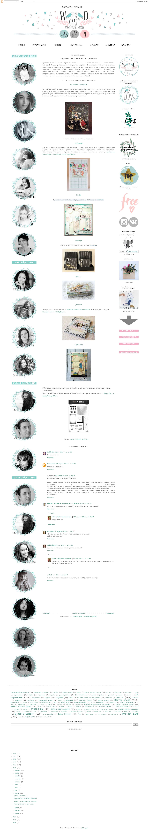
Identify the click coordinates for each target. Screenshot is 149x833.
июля (17, 784)
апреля (17, 793)
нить (98, 200)
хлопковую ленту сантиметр (64, 154)
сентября (18, 779)
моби (49, 575)
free (79, 714)
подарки (68, 704)
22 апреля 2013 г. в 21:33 (81, 503)
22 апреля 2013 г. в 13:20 (62, 452)
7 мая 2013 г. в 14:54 (82, 558)
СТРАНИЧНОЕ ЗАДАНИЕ (60, 709)
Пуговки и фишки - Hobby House (53, 312)
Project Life (130, 714)
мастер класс (85, 700)
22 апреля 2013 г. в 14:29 (65, 476)
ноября (17, 773)
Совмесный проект (104, 706)
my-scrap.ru (93, 245)
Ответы (51, 513)
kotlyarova (51, 464)
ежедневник (36, 698)
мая (16, 790)
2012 (15, 817)
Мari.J (78, 277)
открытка (21, 704)
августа (18, 782)
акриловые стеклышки (41, 692)
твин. (102, 200)
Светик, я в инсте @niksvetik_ (59, 503)
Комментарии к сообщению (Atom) (85, 616)
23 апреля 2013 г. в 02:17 (84, 517)
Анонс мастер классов (93, 692)
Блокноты (128, 692)
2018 (15, 753)
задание (47, 698)
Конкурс (135, 698)
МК (55, 702)
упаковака (54, 711)
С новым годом (50, 706)
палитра (33, 704)
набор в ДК (65, 702)
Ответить (50, 457)
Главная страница (78, 613)
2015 (15, 762)
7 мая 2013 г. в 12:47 (59, 575)
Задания (59, 698)
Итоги (119, 697)
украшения (43, 711)
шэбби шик (108, 711)
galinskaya (51, 545)
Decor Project (65, 714)
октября (18, 776)
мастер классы (103, 700)
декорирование (64, 695)
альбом (56, 692)
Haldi (49, 452)
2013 (15, 768)
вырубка (52, 695)
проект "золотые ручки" (125, 704)
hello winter (102, 714)
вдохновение (18, 695)
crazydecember (48, 714)
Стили (25, 709)
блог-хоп (118, 692)
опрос (12, 704)
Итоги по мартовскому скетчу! (25, 801)
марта (17, 807)
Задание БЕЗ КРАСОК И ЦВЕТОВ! (25, 798)
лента (60, 700)
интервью (109, 698)
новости (112, 702)
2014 (15, 765)
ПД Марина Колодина (78, 85)
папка (42, 704)
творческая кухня (106, 709)
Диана (129, 695)
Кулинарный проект (46, 700)
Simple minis (30, 717)
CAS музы (135, 711)
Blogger (85, 828)
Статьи (135, 706)
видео (31, 695)
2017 (15, 756)
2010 (15, 823)
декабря (18, 770)
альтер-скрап (67, 692)
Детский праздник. (115, 695)
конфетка (18, 700)
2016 (15, 759)
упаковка (64, 711)
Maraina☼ (50, 531)
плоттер (59, 704)
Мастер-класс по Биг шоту (24, 804)
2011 (15, 820)
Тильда (18, 711)
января (17, 813)
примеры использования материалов (97, 704)
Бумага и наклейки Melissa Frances (78, 309)
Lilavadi (78, 143)
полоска (77, 704)
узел (34, 711)
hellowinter (114, 714)
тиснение (26, 711)
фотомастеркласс (77, 711)
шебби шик (97, 711)
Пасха (50, 704)
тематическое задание (128, 709)
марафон (69, 700)
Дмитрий (78, 305)
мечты (25, 702)
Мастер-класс (122, 700)
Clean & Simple (24, 714)
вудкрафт (42, 695)
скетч (70, 706)
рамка (40, 706)
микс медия (34, 702)
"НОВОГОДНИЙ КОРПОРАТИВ (20, 692)
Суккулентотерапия (90, 709)
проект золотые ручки (21, 707)
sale (20, 716)
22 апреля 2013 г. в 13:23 (66, 464)
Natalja (78, 241)
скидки (78, 706)
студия (78, 709)
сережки (61, 706)
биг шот (108, 692)
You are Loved (44, 716)
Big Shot (118, 711)
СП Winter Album (122, 706)
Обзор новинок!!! (20, 796)
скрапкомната (89, 706)
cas (125, 711)
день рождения (98, 695)
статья (16, 709)
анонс (79, 692)
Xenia (78, 195)
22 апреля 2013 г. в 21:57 (64, 531)
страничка (37, 709)
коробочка (30, 700)
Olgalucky (78, 345)
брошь (136, 692)
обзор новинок (126, 702)
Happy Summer (90, 714)
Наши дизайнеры (80, 702)
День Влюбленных (81, 695)
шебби (89, 711)
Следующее (46, 613)
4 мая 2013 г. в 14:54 (64, 545)
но (91, 702)
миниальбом (46, 702)
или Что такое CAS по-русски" (88, 698)
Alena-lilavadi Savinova (61, 517)
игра (70, 698)
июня (17, 787)
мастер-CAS (15, 702)
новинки (99, 702)
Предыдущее (110, 613)
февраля (18, 810)
